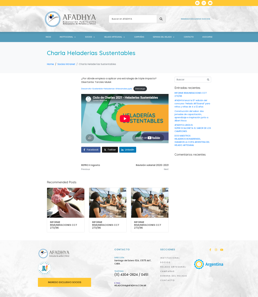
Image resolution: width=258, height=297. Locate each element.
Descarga (140, 88)
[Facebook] (197, 3)
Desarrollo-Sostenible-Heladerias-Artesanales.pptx (106, 88)
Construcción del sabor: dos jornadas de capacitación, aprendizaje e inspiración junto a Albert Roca (191, 116)
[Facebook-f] (210, 249)
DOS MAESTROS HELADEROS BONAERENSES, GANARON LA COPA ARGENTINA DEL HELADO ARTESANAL (192, 140)
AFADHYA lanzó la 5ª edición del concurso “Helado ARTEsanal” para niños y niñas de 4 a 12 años (192, 103)
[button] (68, 37)
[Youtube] (210, 3)
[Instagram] (204, 3)
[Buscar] (161, 19)
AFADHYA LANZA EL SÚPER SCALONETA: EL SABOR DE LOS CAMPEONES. (193, 128)
